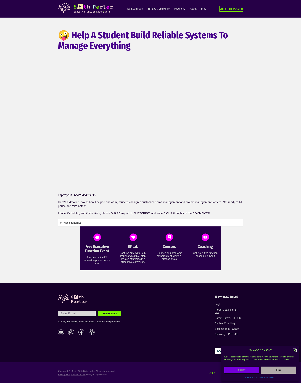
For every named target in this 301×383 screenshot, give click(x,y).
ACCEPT (242, 370)
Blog (203, 8)
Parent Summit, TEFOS (228, 318)
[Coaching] (205, 237)
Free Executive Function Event (97, 248)
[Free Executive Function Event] (97, 237)
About (193, 8)
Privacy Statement (266, 377)
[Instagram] (71, 332)
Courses (169, 246)
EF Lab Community (159, 8)
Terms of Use (78, 374)
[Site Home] (72, 298)
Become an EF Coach (227, 329)
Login (218, 304)
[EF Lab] (133, 237)
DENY (278, 370)
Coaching (205, 246)
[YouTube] (61, 332)
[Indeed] (92, 332)
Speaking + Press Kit (226, 334)
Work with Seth (135, 8)
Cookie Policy (251, 377)
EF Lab (133, 246)
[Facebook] (81, 332)
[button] (294, 350)
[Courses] (169, 237)
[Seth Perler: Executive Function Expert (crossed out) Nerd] (86, 9)
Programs (179, 8)
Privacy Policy (65, 374)
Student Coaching (225, 323)
